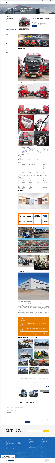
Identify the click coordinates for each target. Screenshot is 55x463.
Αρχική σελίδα (8, 10)
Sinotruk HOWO (8, 23)
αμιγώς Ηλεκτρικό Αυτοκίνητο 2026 (10, 19)
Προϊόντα (11, 10)
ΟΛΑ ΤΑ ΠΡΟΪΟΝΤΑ (8, 16)
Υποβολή (27, 421)
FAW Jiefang (8, 26)
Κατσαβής (7, 52)
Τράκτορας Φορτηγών (15, 10)
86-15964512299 (45, 0)
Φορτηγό (7, 34)
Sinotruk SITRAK (8, 25)
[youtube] (50, 0)
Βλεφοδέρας (7, 50)
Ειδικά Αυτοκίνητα (8, 41)
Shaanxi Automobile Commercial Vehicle (25, 10)
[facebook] (49, 0)
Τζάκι (6, 36)
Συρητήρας (23, 151)
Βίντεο (31, 446)
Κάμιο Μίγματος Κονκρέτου (9, 32)
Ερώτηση (34, 25)
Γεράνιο (7, 43)
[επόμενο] (29, 29)
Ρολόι (6, 45)
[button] (46, 386)
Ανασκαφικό (42, 452)
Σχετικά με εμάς (32, 442)
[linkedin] (51, 0)
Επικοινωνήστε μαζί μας (33, 447)
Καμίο (41, 447)
